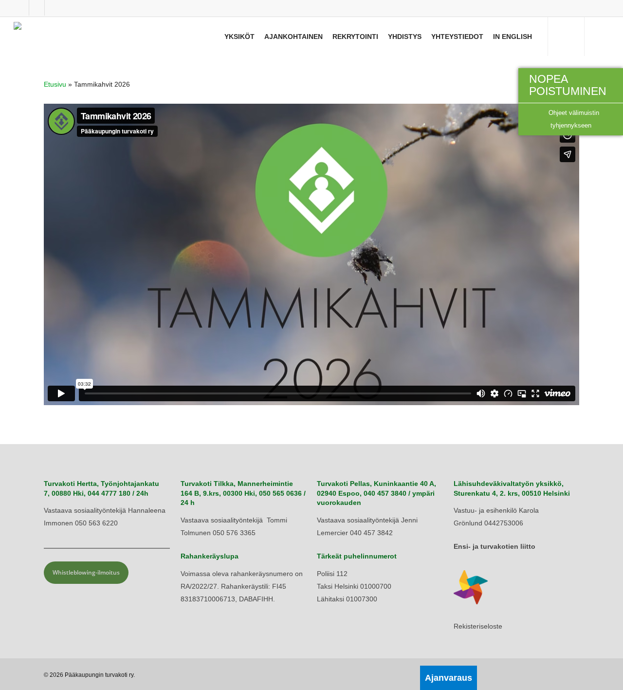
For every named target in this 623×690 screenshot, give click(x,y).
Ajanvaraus (448, 678)
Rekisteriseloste (478, 626)
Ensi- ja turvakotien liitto (494, 546)
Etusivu (55, 84)
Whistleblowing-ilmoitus (86, 572)
